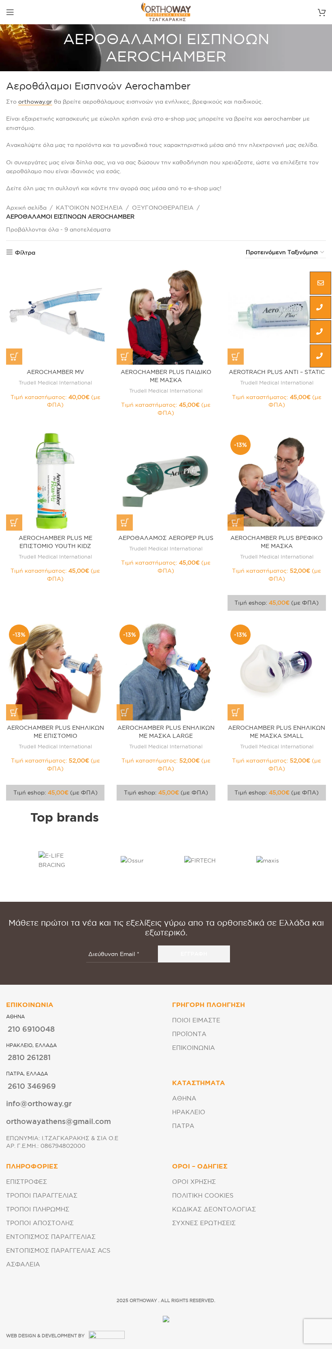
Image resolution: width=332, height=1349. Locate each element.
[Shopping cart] (322, 12)
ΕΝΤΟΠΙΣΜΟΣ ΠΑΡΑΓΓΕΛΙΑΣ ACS (58, 1250)
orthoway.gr (35, 101)
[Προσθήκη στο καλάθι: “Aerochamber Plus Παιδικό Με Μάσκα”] (125, 356)
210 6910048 (31, 1029)
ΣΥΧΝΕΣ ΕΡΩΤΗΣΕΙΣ (204, 1222)
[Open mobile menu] (10, 12)
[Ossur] (132, 860)
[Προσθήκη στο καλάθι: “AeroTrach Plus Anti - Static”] (236, 356)
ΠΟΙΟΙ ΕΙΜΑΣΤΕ (196, 1020)
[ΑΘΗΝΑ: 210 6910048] (320, 307)
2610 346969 (32, 1086)
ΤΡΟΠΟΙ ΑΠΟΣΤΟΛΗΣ (40, 1222)
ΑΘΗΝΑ (184, 1098)
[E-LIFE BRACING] (64, 860)
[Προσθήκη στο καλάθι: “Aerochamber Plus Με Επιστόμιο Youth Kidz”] (14, 522)
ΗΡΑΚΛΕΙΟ (188, 1112)
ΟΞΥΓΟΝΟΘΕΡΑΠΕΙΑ (163, 207)
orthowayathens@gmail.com (58, 1121)
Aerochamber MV (55, 372)
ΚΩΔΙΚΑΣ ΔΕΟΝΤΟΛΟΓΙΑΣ (214, 1209)
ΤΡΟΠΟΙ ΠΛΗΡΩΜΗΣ (37, 1209)
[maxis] (268, 860)
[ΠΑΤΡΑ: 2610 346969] (320, 356)
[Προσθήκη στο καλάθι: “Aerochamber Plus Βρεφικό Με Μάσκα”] (236, 522)
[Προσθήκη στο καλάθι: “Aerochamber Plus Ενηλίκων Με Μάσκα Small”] (236, 712)
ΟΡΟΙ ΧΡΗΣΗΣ (194, 1181)
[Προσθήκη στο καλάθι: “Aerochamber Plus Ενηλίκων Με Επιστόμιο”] (14, 712)
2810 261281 (29, 1057)
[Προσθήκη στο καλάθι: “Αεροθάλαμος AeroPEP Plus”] (125, 522)
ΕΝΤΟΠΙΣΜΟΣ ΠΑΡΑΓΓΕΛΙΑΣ (51, 1236)
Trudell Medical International (55, 382)
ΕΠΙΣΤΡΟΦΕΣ (26, 1181)
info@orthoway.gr (39, 1103)
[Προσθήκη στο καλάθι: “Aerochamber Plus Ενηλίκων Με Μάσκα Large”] (125, 712)
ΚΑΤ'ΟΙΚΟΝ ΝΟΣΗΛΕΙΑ (89, 207)
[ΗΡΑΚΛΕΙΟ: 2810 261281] (320, 332)
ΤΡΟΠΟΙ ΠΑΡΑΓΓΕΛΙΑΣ (41, 1195)
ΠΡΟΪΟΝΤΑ (189, 1033)
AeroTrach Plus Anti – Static (277, 372)
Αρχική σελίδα (26, 207)
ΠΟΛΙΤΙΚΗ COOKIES (203, 1195)
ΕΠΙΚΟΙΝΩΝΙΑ (193, 1047)
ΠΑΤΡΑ (183, 1125)
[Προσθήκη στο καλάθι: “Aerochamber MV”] (14, 356)
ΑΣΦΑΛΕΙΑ (23, 1264)
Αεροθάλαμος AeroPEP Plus (165, 538)
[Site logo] (165, 11)
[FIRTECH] (200, 860)
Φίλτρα (25, 252)
